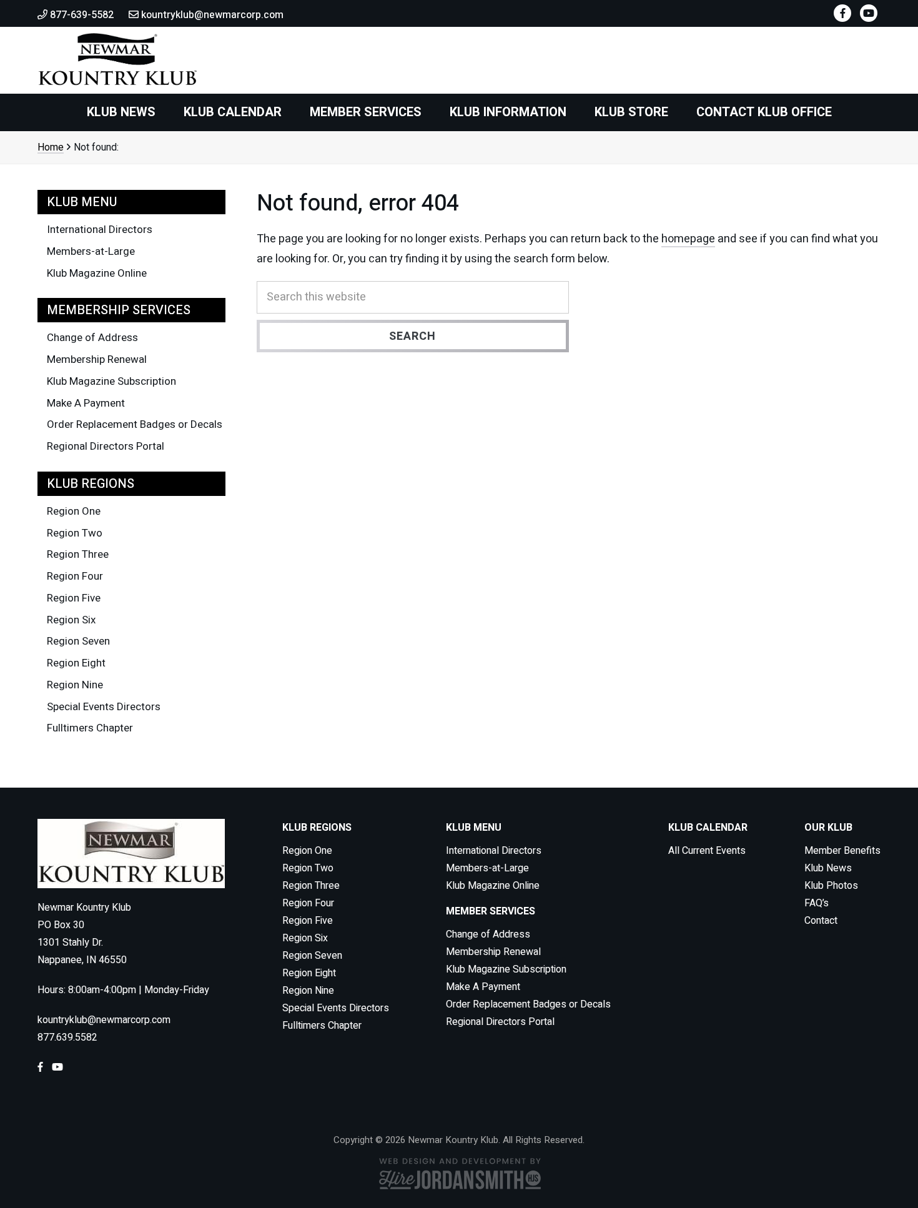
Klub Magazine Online (97, 273)
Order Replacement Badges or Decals (134, 424)
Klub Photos (831, 885)
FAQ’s (816, 903)
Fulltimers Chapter (90, 728)
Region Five (74, 598)
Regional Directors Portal (105, 446)
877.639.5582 (67, 1037)
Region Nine (75, 685)
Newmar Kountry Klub (117, 60)
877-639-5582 (80, 14)
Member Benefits (842, 850)
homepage (688, 238)
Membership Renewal (97, 359)
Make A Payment (86, 403)
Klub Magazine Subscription (111, 381)
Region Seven (78, 641)
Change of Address (92, 337)
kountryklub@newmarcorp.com (211, 14)
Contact (820, 920)
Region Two (74, 533)
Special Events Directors (103, 707)
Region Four (75, 576)
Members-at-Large (91, 251)
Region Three (78, 554)
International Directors (99, 229)
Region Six (71, 620)
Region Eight (76, 663)
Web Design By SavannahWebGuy (459, 1173)
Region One (74, 511)
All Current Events (707, 850)
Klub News (828, 868)
